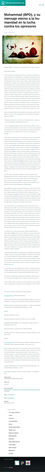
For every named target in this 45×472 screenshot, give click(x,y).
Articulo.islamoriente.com (14, 3)
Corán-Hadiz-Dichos (13, 421)
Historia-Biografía (10, 398)
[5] (14, 145)
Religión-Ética (12, 450)
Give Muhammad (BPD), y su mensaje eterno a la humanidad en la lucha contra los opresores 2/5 (5, 383)
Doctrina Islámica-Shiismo (14, 427)
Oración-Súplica (12, 444)
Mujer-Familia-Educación (14, 441)
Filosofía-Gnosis (12, 430)
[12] (25, 227)
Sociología (11, 453)
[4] (21, 141)
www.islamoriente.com (8, 295)
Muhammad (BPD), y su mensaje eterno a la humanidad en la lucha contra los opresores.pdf (22, 389)
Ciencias (10, 415)
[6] (37, 147)
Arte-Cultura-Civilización (14, 412)
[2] (26, 122)
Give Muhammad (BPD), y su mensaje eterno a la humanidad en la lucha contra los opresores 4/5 (7, 383)
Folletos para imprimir (13, 433)
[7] (23, 161)
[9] (30, 184)
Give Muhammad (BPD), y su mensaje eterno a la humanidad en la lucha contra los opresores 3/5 (6, 383)
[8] (34, 166)
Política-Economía (12, 447)
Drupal (10, 467)
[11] (40, 209)
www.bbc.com (9, 342)
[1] (14, 71)
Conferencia (11, 418)
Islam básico (11, 438)
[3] (7, 133)
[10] (16, 198)
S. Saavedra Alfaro (11, 394)
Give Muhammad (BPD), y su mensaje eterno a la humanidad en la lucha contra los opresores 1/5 (4, 383)
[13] (12, 264)
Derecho (10, 424)
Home (5, 7)
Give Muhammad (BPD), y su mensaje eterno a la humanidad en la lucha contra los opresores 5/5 (8, 383)
